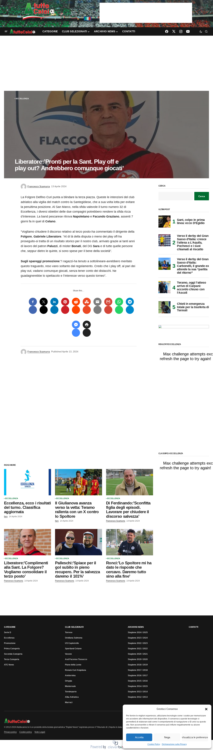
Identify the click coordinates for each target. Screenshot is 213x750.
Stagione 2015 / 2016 (138, 681)
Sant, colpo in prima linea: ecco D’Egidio (191, 221)
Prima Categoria (12, 648)
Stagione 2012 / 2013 (138, 697)
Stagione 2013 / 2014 (138, 691)
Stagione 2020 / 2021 (138, 654)
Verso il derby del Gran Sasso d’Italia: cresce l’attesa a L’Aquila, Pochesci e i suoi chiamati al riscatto (193, 242)
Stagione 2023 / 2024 (138, 638)
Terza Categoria (11, 659)
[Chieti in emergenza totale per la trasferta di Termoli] (164, 307)
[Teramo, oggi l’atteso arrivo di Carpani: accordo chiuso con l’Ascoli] (164, 287)
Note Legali (40, 732)
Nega (167, 737)
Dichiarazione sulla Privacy (174, 744)
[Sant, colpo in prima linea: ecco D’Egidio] (164, 221)
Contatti (193, 627)
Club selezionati (74, 627)
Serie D (7, 632)
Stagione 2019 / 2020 (138, 659)
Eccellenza (22, 99)
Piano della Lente (73, 665)
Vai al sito (146, 7)
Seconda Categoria (13, 654)
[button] (206, 709)
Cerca (162, 186)
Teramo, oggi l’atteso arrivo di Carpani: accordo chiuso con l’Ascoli (191, 287)
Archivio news (136, 627)
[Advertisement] (107, 63)
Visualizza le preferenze (195, 737)
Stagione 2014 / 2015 (138, 686)
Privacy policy (10, 732)
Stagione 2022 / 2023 (138, 643)
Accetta (139, 737)
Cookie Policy (154, 744)
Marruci (68, 702)
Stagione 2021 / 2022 (138, 648)
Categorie (9, 627)
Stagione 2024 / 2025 (138, 632)
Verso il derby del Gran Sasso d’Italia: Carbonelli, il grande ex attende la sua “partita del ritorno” (193, 266)
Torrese (68, 632)
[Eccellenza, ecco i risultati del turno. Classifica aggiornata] (27, 482)
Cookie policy (25, 732)
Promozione (9, 643)
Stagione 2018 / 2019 (138, 665)
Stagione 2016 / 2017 (138, 675)
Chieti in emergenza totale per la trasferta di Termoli (193, 307)
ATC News (9, 665)
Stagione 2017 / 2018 (138, 670)
